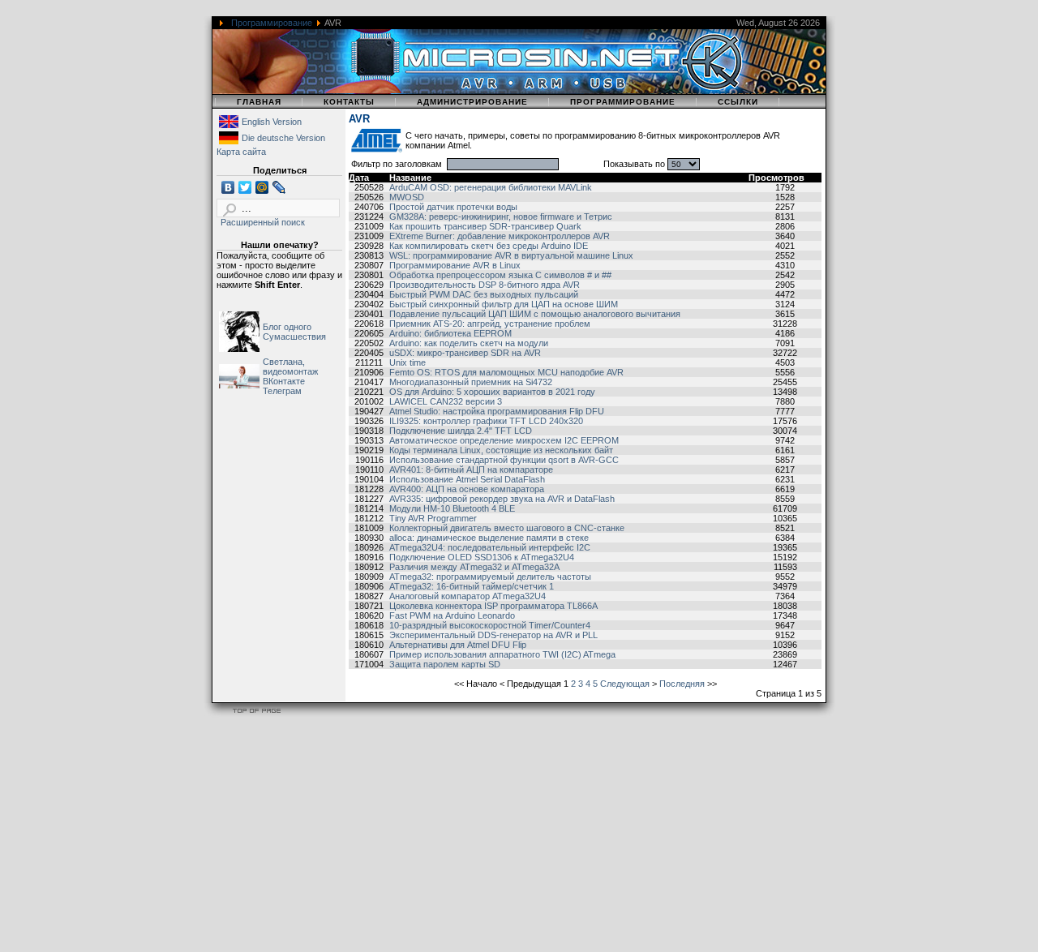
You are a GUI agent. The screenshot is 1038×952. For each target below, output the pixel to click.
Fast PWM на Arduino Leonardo (452, 615)
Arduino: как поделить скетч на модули (468, 343)
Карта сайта (241, 152)
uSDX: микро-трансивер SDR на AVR (465, 353)
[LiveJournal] (279, 187)
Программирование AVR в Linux (455, 265)
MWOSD (406, 197)
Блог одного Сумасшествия (294, 331)
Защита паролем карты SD (444, 664)
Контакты (349, 101)
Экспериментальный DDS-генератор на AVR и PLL (493, 635)
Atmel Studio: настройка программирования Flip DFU (496, 411)
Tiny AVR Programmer (433, 518)
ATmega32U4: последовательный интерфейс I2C (489, 547)
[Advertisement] (486, 836)
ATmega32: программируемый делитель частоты (490, 576)
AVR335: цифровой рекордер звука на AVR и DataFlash (502, 499)
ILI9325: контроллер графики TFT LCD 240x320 (486, 421)
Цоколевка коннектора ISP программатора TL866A (493, 606)
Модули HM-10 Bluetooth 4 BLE (452, 508)
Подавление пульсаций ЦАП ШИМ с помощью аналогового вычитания (534, 314)
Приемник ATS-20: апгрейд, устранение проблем (489, 323)
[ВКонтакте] (228, 187)
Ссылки (738, 101)
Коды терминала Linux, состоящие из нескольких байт (501, 450)
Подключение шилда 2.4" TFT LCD (460, 430)
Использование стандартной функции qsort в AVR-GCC (504, 460)
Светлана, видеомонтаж (290, 366)
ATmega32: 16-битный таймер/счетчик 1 (471, 586)
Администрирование (472, 101)
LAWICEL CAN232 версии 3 (445, 401)
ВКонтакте (284, 381)
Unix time (407, 362)
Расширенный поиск (263, 222)
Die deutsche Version (283, 138)
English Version (272, 122)
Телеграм (282, 391)
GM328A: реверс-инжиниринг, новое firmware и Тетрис (500, 216)
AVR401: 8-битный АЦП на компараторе (471, 469)
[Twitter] (245, 187)
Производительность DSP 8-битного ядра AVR (484, 284)
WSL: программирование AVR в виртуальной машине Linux (511, 255)
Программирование (271, 23)
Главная (259, 101)
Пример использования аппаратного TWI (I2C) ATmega (502, 654)
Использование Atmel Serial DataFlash (467, 479)
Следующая (625, 683)
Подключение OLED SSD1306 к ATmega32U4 (481, 557)
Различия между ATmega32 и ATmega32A (474, 567)
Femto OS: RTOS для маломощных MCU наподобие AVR (506, 372)
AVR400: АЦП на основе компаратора (466, 489)
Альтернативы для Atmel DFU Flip (457, 645)
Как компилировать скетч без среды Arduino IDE (488, 246)
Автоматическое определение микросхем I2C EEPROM (504, 440)
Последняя (682, 683)
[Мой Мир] (262, 187)
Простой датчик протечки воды (453, 207)
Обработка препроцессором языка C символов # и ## (500, 275)
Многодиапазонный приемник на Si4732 (470, 382)
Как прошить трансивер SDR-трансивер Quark (485, 226)
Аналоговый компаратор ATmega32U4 (467, 596)
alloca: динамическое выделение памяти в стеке (489, 537)
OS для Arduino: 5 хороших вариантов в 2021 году (492, 392)
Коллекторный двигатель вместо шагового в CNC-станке (506, 528)
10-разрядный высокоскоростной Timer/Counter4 (489, 625)
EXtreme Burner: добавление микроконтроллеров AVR (499, 236)
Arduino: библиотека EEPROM (450, 333)
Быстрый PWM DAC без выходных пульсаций (483, 294)
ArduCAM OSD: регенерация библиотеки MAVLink (490, 187)
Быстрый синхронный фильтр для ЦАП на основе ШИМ (503, 304)
